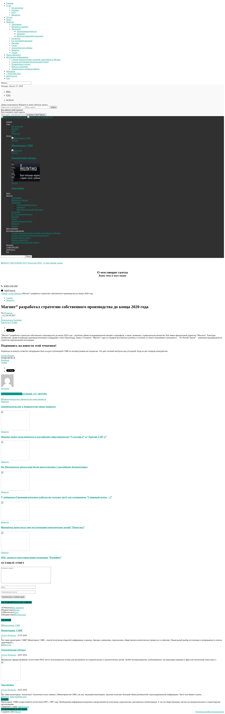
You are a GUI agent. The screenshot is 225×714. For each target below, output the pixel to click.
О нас (8, 5)
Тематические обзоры (23, 158)
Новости (10, 22)
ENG (8, 95)
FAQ (13, 12)
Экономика (16, 24)
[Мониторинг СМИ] (20, 138)
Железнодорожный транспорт (30, 36)
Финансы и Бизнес (19, 27)
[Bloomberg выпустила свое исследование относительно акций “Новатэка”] (15, 520)
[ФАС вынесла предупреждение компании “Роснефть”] (15, 550)
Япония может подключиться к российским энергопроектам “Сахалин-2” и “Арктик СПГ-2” (54, 436)
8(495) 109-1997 (11, 286)
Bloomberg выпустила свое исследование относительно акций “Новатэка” (43, 527)
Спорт (14, 45)
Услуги (9, 17)
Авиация (21, 34)
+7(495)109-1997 (13, 74)
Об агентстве (17, 8)
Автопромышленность (27, 31)
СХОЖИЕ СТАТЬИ (11, 394)
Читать (16, 610)
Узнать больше (7, 355)
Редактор (8, 313)
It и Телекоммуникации (21, 41)
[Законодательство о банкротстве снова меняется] (23, 399)
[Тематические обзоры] (16, 150)
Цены (8, 20)
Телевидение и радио (20, 64)
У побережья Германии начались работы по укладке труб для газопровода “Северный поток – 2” (56, 497)
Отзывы (15, 10)
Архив (14, 52)
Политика (15, 38)
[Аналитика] (25, 181)
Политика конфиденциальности (209, 712)
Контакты (10, 71)
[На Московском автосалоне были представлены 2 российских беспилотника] (15, 459)
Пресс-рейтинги (13, 55)
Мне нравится (17, 608)
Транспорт (16, 29)
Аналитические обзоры (21, 48)
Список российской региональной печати (30, 62)
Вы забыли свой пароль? (12, 110)
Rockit (18, 712)
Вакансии (15, 15)
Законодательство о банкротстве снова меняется (28, 406)
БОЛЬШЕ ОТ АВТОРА (34, 394)
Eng (8, 78)
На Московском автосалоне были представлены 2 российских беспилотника (44, 467)
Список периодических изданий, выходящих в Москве (35, 59)
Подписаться (20, 615)
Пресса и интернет (19, 66)
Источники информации (17, 57)
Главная (9, 3)
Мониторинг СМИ (22, 145)
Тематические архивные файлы (25, 69)
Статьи (9, 298)
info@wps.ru (11, 76)
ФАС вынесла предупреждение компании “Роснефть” (31, 557)
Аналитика (17, 188)
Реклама (15, 43)
